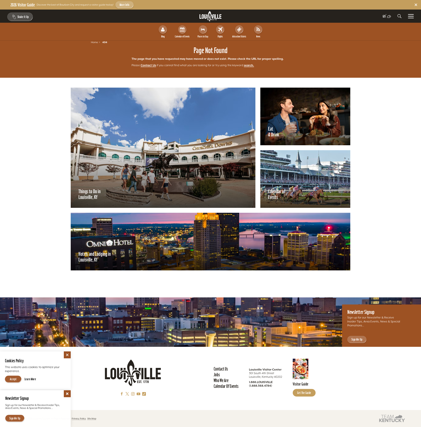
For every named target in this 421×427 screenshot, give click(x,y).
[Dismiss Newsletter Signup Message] (67, 393)
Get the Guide (304, 393)
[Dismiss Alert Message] (415, 4)
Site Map (91, 418)
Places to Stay (203, 36)
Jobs (217, 374)
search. (249, 65)
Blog (163, 36)
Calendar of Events (182, 36)
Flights (220, 36)
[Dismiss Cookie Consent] (67, 354)
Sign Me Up (356, 339)
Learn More (30, 379)
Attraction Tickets (239, 36)
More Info (124, 5)
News (258, 36)
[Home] (210, 16)
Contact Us (148, 65)
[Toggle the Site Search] (399, 16)
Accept (13, 379)
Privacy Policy (79, 418)
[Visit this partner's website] (392, 418)
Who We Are (221, 380)
